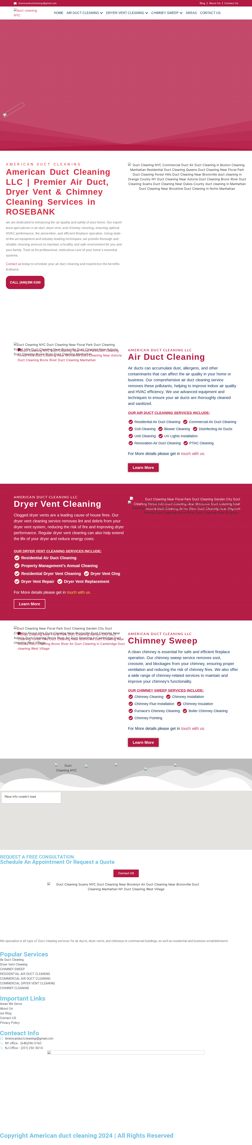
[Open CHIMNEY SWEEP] (181, 13)
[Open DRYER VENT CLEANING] (146, 13)
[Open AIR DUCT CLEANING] (101, 13)
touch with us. (193, 453)
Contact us (13, 264)
